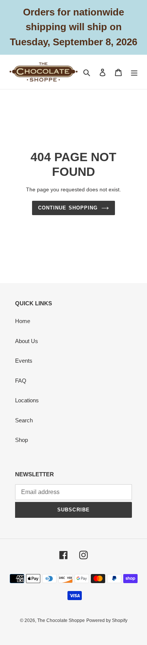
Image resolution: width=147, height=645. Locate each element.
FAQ (20, 380)
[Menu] (134, 72)
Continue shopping (68, 208)
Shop (21, 440)
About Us (26, 341)
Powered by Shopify (106, 620)
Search (24, 420)
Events (23, 360)
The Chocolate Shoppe (61, 620)
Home (22, 321)
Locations (27, 400)
